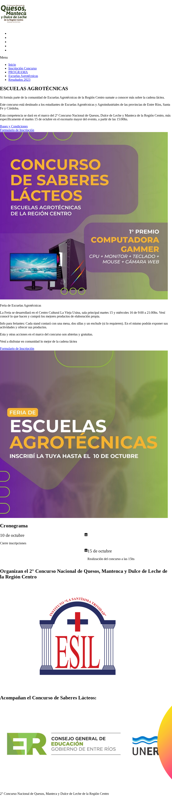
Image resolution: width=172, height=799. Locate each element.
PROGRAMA (18, 42)
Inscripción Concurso (29, 38)
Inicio (14, 33)
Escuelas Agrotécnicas (30, 46)
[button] (86, 57)
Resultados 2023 (23, 50)
